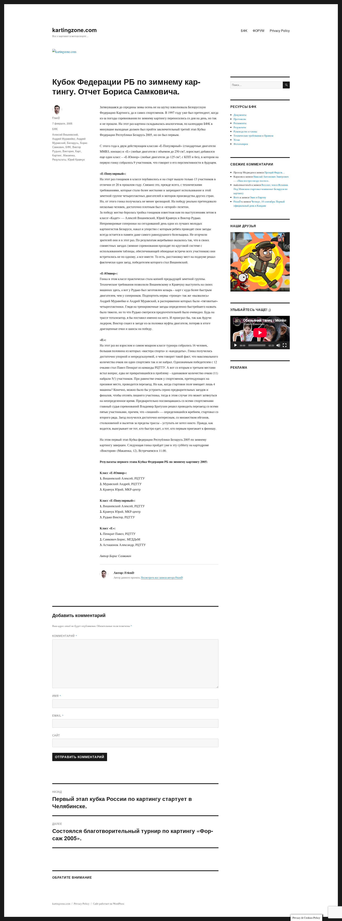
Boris (236, 197)
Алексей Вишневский (65, 134)
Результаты (59, 159)
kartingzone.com (74, 30)
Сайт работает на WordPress (108, 903)
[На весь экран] (285, 345)
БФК (244, 30)
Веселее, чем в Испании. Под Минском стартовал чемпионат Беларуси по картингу (261, 189)
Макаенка (69, 155)
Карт (78, 151)
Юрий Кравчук (76, 159)
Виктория (68, 151)
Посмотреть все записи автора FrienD (162, 577)
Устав (237, 139)
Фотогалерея (241, 144)
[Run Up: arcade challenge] (260, 261)
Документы (240, 115)
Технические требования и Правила (253, 135)
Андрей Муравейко (63, 139)
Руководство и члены (245, 131)
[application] (260, 332)
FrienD (56, 118)
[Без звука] (278, 345)
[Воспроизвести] (236, 345)
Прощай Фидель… (274, 172)
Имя (56, 696)
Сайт (56, 735)
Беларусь (73, 143)
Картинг (57, 155)
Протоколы (240, 119)
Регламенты (240, 123)
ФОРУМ (258, 30)
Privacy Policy (280, 30)
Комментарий (64, 636)
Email (58, 715)
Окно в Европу (258, 197)
